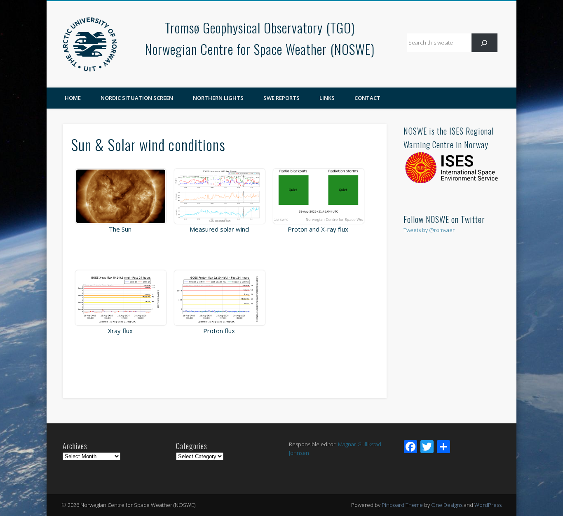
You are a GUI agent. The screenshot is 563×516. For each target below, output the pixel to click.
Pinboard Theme (402, 505)
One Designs (446, 505)
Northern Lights (218, 98)
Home (73, 98)
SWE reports (281, 98)
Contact (367, 98)
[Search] (484, 42)
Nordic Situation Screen (137, 98)
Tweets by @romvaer (429, 230)
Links (327, 98)
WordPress (488, 505)
